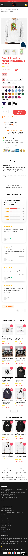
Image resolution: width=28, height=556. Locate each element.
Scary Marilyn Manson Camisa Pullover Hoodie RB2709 (20, 456)
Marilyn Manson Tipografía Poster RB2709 (19, 338)
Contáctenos (4, 527)
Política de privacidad (6, 508)
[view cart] (26, 4)
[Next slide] (25, 30)
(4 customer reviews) (13, 66)
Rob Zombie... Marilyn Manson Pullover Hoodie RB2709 (7, 434)
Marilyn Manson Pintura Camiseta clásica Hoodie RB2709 (7, 402)
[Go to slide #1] (6, 52)
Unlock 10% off (3, 549)
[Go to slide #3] (21, 52)
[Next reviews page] (25, 310)
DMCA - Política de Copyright (7, 510)
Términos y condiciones (6, 506)
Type (3, 72)
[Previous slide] (2, 30)
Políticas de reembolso (6, 525)
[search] (23, 4)
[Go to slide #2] (14, 52)
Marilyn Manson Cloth (11, 9)
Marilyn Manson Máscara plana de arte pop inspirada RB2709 (7, 338)
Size (3, 77)
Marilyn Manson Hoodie (7, 11)
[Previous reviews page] (17, 310)
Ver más (14, 411)
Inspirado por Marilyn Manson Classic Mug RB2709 (7, 380)
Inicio (2, 9)
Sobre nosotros (4, 504)
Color (3, 84)
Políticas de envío (5, 521)
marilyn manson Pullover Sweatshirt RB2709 (19, 380)
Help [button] (25, 554)
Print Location (5, 99)
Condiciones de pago (6, 523)
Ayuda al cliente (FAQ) (6, 529)
